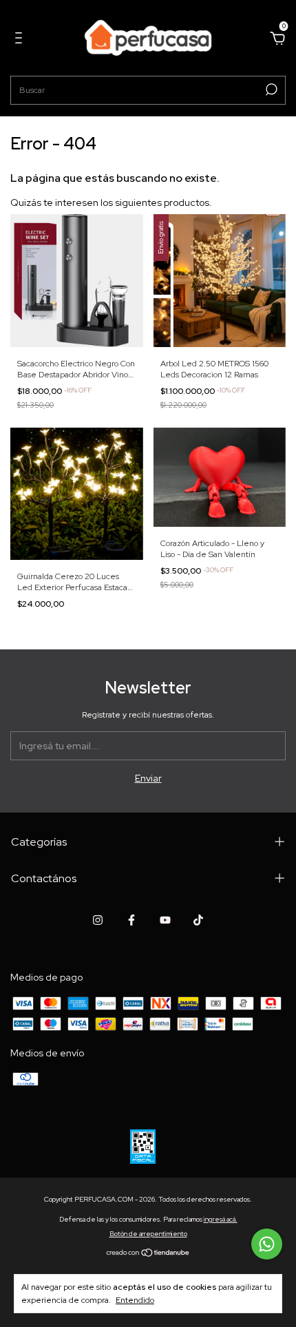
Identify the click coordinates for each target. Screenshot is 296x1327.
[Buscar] (270, 89)
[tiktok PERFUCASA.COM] (198, 920)
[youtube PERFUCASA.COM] (165, 920)
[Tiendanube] (148, 1253)
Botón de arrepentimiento (148, 1233)
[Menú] (21, 40)
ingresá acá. (220, 1219)
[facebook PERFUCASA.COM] (131, 920)
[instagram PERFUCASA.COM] (97, 920)
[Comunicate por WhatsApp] (266, 1244)
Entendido (135, 1300)
